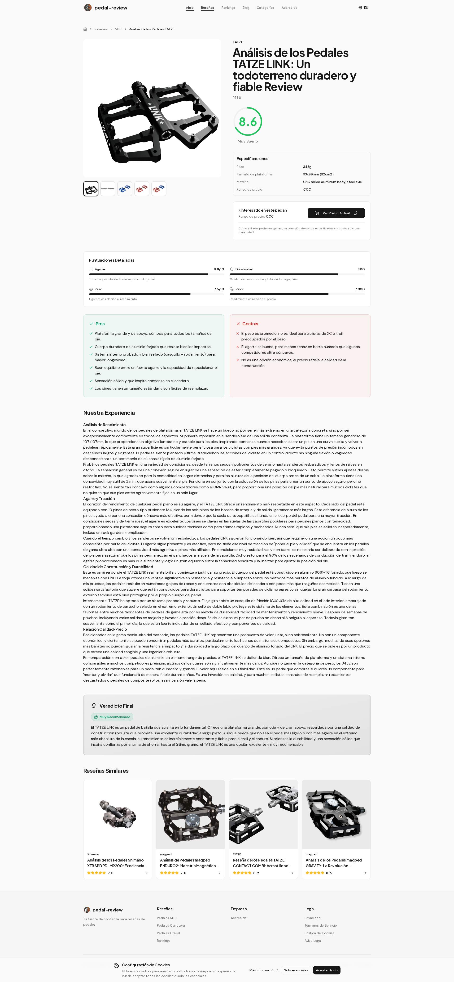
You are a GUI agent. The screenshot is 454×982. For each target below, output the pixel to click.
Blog (246, 7)
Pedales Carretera (171, 925)
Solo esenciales (296, 970)
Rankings (228, 7)
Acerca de (289, 7)
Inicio (190, 7)
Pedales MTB (167, 918)
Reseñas (207, 7)
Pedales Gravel (168, 933)
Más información (262, 970)
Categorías (265, 7)
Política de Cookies (319, 933)
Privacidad (313, 918)
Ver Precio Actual (336, 213)
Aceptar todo (327, 970)
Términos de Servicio (321, 925)
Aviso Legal (313, 940)
